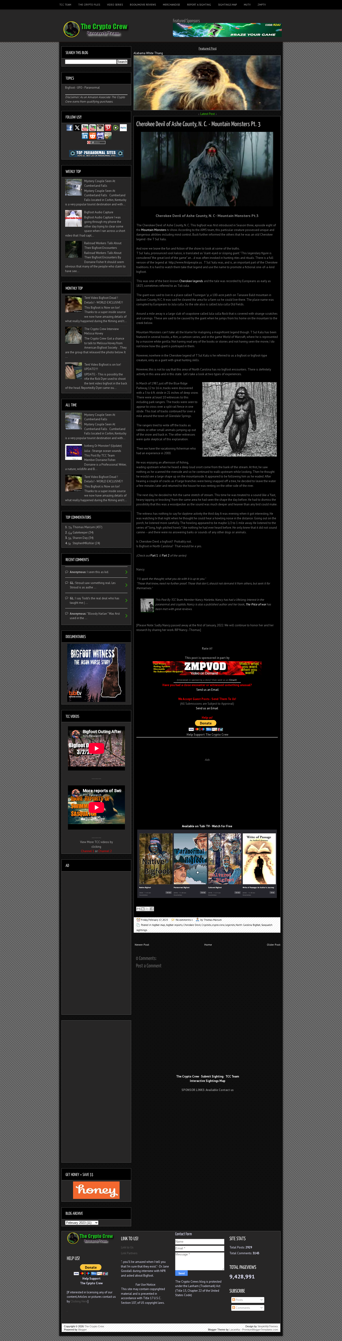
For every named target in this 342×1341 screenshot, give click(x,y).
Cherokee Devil (192, 925)
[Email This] (138, 909)
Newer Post (142, 944)
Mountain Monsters (153, 230)
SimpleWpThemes (268, 1326)
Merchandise (171, 4)
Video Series (115, 4)
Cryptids (206, 925)
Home (208, 944)
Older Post (273, 944)
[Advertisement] (207, 744)
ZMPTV (262, 4)
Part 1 (154, 555)
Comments (242, 1308)
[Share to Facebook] (151, 909)
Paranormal (92, 88)
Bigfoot (70, 88)
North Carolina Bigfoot (248, 925)
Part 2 (165, 555)
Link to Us (127, 1247)
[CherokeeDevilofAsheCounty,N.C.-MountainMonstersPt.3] (198, 123)
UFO (79, 88)
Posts (239, 1300)
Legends (230, 925)
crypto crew (218, 925)
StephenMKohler (83, 543)
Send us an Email (207, 690)
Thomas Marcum (84, 527)
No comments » (184, 919)
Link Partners (129, 1253)
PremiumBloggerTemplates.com (260, 1329)
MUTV (247, 4)
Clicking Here (78, 1301)
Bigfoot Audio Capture (98, 212)
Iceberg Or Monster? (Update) (103, 446)
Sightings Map (227, 4)
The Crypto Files (89, 4)
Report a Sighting (199, 4)
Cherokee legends (191, 281)
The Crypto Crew (94, 1326)
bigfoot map (158, 925)
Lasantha (234, 1329)
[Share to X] (147, 909)
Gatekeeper (80, 532)
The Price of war (255, 604)
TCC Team (65, 4)
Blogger (82, 1329)
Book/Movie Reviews (143, 4)
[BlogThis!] (143, 909)
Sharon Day (80, 538)
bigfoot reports (174, 925)
